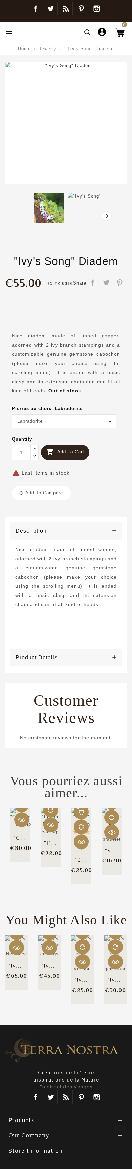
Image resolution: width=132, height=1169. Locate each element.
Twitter (50, 8)
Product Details (37, 657)
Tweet (106, 283)
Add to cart (65, 452)
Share (93, 283)
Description (31, 531)
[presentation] (107, 216)
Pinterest (81, 8)
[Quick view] (21, 819)
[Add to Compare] (50, 809)
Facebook (35, 8)
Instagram (96, 8)
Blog (65, 8)
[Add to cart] (81, 811)
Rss (65, 1097)
